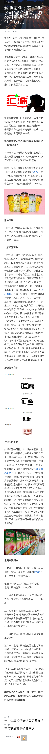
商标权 (35, 171)
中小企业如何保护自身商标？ (24, 720)
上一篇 (7, 717)
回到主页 (11, 2)
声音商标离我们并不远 (19, 728)
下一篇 (7, 725)
